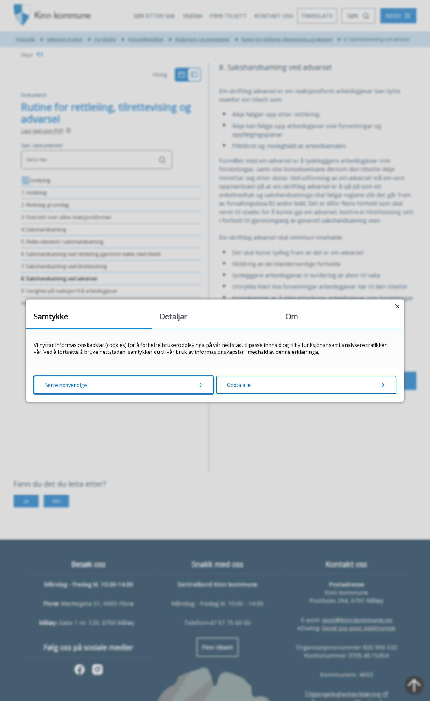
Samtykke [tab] (51, 316)
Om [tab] (292, 316)
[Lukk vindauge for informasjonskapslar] (397, 306)
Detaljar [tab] (173, 316)
